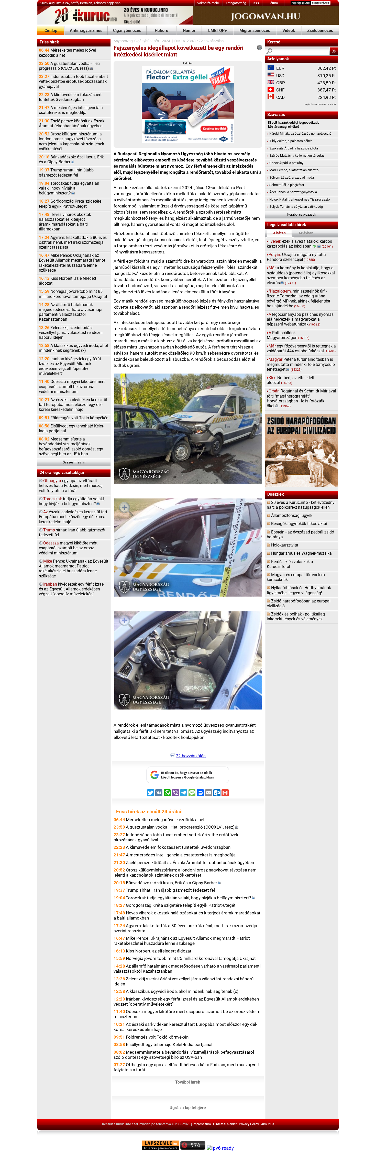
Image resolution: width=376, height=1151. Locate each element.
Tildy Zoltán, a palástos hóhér (289, 141)
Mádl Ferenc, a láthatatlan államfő (292, 170)
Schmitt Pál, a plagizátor (285, 185)
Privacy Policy (249, 1124)
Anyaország (123, 41)
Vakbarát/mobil (208, 3)
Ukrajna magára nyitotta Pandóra (296, 257)
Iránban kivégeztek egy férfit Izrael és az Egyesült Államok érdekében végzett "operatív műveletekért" (70, 366)
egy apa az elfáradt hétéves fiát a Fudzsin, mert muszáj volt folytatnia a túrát (71, 486)
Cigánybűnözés (127, 30)
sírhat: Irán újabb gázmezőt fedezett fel (72, 532)
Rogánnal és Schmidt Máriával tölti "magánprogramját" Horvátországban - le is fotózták (301, 398)
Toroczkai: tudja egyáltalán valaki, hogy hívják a (69, 188)
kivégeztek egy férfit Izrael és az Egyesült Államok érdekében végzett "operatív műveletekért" (72, 589)
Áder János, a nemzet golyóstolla (292, 192)
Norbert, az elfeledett (290, 380)
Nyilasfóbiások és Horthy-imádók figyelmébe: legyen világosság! (299, 590)
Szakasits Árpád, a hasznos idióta (292, 148)
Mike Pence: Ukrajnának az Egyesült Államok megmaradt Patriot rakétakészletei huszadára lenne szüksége (72, 263)
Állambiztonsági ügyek (291, 515)
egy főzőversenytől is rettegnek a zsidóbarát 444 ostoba (301, 348)
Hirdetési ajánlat (225, 1124)
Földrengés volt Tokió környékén (73, 418)
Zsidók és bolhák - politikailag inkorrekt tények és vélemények (296, 616)
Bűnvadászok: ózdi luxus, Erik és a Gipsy (71, 159)
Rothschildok (288, 335)
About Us (267, 1124)
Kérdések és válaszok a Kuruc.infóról (290, 564)
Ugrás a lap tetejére (188, 1107)
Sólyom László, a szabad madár (291, 177)
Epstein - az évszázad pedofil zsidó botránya (300, 534)
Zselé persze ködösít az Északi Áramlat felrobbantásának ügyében (72, 123)
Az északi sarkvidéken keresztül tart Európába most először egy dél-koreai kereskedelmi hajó (73, 405)
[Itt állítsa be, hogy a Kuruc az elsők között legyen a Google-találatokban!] (187, 782)
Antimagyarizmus (86, 30)
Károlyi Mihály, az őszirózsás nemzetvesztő (299, 133)
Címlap (51, 30)
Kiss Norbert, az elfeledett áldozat (67, 281)
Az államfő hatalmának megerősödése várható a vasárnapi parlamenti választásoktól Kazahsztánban (70, 312)
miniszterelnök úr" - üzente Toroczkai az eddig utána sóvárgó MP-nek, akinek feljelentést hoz (298, 298)
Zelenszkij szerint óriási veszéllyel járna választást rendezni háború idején (71, 332)
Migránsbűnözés (254, 30)
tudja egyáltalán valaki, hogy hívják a (72, 501)
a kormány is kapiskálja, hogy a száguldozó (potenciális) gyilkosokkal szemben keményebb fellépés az (301, 275)
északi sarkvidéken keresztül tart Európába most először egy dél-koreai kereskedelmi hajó (73, 517)
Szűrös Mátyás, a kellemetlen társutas (296, 155)
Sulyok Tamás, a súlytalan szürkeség (295, 206)
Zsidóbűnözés (320, 30)
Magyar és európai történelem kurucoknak (296, 577)
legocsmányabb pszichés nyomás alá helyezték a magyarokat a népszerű (300, 319)
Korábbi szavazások (301, 214)
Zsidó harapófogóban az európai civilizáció (298, 603)
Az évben (305, 233)
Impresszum (202, 1124)
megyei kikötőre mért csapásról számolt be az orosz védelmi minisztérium (68, 548)
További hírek (187, 1082)
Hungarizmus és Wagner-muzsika (301, 553)
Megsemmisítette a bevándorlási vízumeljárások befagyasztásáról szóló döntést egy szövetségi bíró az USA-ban (71, 446)
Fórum (273, 3)
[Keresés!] (334, 51)
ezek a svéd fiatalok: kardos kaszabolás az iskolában (300, 244)
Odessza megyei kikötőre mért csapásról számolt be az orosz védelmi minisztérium (72, 386)
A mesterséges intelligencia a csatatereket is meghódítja (71, 110)
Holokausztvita (284, 545)
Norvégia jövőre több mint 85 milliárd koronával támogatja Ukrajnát (73, 294)
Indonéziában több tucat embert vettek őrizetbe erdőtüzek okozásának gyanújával (73, 81)
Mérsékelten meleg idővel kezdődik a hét (67, 52)
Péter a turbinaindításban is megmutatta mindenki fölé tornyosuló (301, 364)
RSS (256, 3)
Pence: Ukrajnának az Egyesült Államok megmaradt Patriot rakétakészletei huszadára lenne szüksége (73, 568)
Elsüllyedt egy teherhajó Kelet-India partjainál (71, 428)
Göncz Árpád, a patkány (285, 163)
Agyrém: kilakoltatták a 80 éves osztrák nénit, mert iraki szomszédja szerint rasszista (73, 242)
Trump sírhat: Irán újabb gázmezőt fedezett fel (66, 172)
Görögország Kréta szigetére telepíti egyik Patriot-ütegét (70, 203)
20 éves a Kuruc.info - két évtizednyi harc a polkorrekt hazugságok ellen (301, 505)
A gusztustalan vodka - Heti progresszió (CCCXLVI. (69, 66)
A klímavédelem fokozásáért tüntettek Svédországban (70, 97)
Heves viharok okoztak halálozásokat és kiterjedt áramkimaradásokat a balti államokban (65, 222)
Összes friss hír (74, 462)
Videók (288, 30)
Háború (161, 30)
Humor (189, 30)
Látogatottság (236, 3)
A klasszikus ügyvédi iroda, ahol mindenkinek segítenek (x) (73, 348)
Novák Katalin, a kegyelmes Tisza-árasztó (298, 199)
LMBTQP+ (217, 30)
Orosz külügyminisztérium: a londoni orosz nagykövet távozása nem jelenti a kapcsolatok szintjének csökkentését (71, 141)
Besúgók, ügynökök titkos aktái (299, 523)
